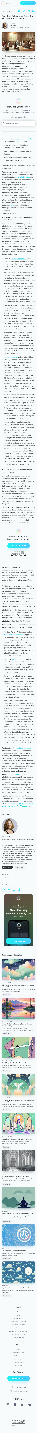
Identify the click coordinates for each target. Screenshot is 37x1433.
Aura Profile (7, 867)
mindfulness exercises (22, 748)
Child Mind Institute (22, 177)
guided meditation (19, 659)
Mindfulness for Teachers (13, 635)
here (12, 205)
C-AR (18, 1428)
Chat (22, 1421)
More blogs (19, 867)
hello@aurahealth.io (18, 1423)
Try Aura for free (28, 3)
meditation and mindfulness (23, 139)
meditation (19, 774)
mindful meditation (19, 259)
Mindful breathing (10, 357)
